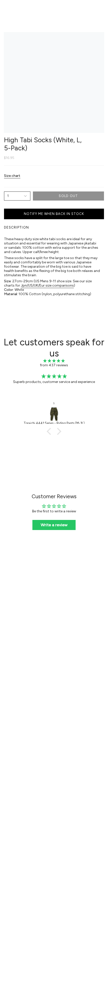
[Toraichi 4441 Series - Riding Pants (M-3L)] (54, 414)
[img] (54, 361)
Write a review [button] (54, 524)
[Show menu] (7, 9)
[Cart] (101, 9)
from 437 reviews (54, 365)
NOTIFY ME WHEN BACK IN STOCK (54, 214)
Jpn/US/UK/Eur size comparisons (47, 285)
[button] (50, 431)
